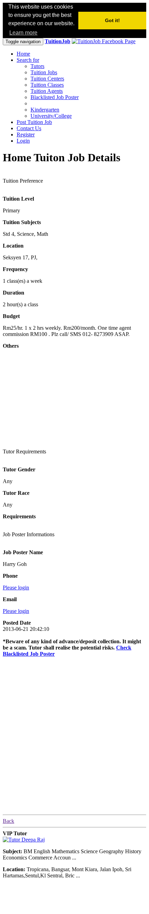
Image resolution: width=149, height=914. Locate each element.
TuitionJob (57, 41)
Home (23, 54)
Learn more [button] (23, 33)
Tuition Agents (46, 91)
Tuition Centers (47, 78)
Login (23, 141)
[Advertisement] (55, 398)
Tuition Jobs (43, 72)
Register (26, 134)
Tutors (37, 66)
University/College (51, 116)
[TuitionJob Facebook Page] (103, 41)
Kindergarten (44, 110)
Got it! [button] (112, 20)
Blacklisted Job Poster (54, 97)
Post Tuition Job (34, 122)
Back (8, 821)
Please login (16, 587)
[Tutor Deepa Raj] (24, 840)
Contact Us (29, 128)
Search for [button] (28, 60)
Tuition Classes (47, 85)
